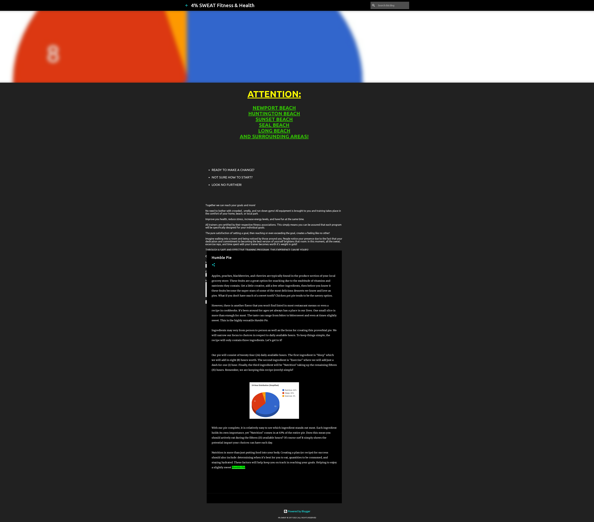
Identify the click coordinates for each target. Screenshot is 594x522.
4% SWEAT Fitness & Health (222, 5)
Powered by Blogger (298, 511)
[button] (213, 265)
